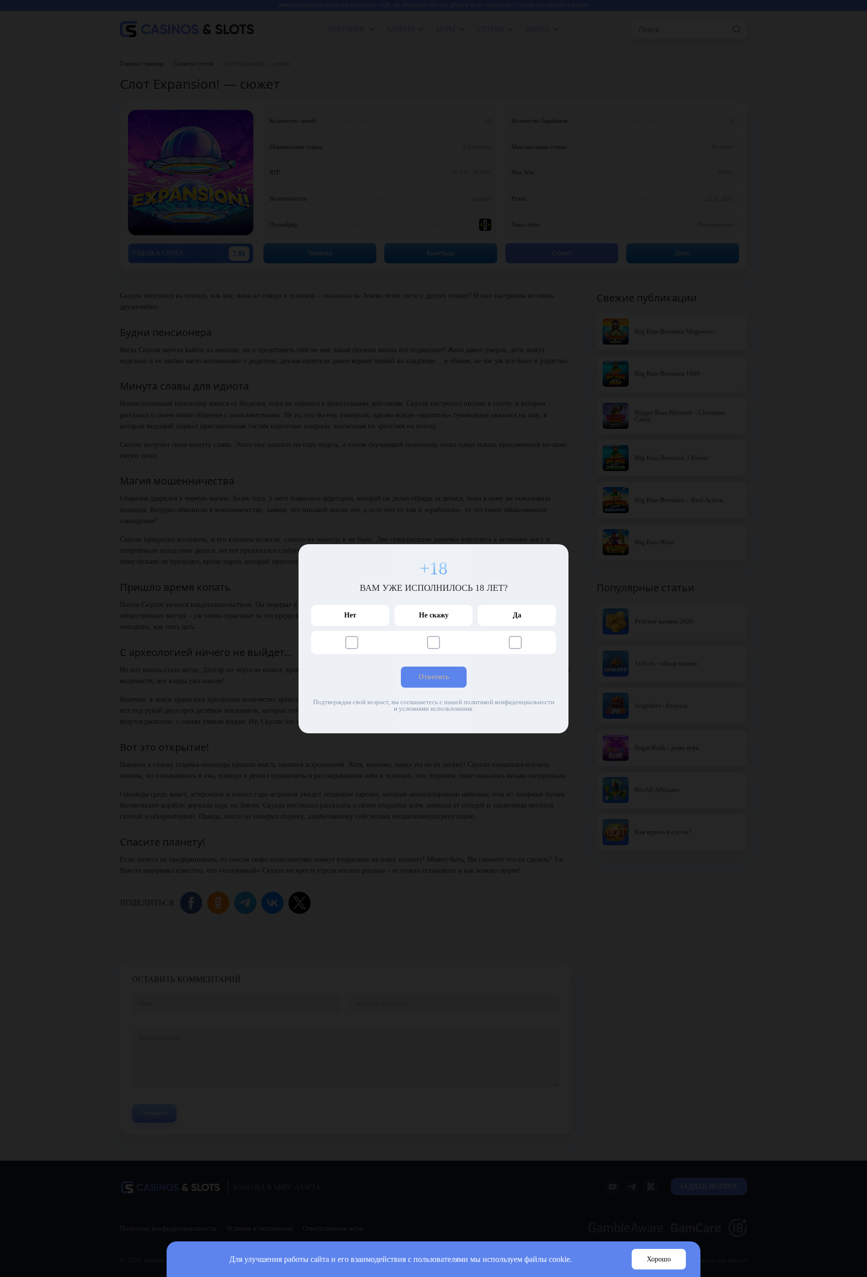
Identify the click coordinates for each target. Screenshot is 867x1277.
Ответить (433, 677)
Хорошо (659, 1259)
